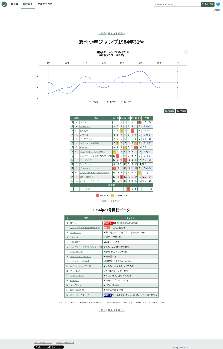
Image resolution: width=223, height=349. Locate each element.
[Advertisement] (111, 21)
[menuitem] (186, 52)
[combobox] (177, 4)
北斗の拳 (74, 237)
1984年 (112, 33)
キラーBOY (75, 271)
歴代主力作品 (45, 4)
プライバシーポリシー (65, 343)
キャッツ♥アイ (77, 275)
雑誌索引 (28, 4)
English (217, 10)
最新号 (14, 4)
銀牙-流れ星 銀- (77, 290)
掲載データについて (111, 201)
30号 (103, 33)
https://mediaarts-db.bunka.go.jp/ (120, 302)
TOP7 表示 (181, 111)
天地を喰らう (76, 242)
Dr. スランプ (75, 285)
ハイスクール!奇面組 (80, 261)
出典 (60, 302)
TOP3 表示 (169, 111)
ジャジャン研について (43, 343)
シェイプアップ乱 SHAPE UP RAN (86, 247)
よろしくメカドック (79, 295)
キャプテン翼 (76, 251)
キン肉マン (75, 232)
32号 (120, 33)
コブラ (73, 223)
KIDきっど (74, 280)
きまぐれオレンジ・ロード (82, 266)
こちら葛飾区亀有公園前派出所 (85, 227)
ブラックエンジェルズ (80, 256)
